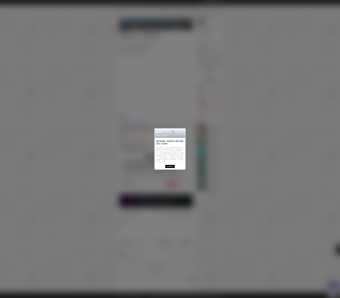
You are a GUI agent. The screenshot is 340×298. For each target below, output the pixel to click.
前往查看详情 (170, 166)
